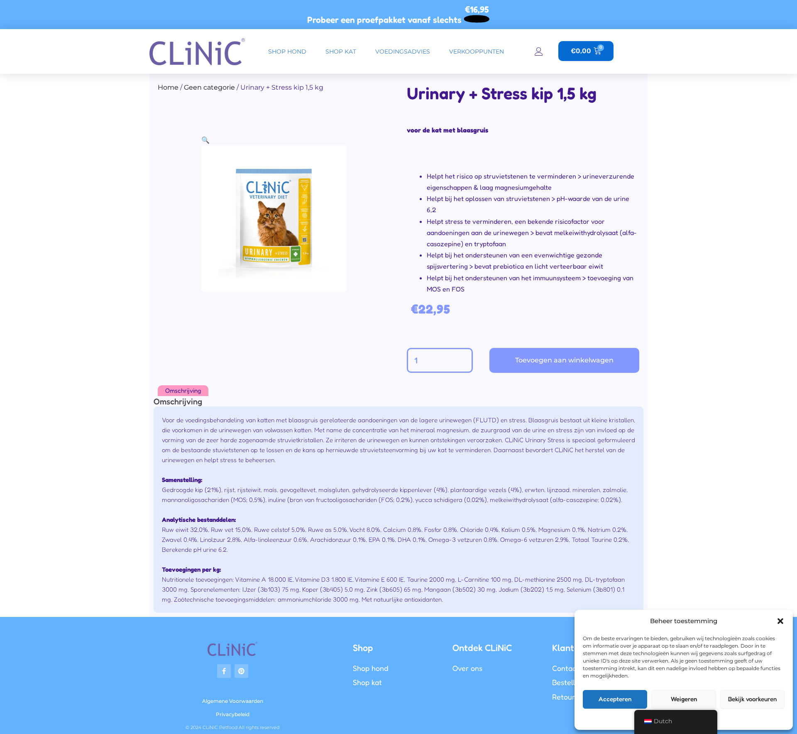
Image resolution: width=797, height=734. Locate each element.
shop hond (287, 51)
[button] (780, 621)
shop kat (340, 51)
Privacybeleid (232, 714)
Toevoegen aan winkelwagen (564, 360)
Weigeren (684, 699)
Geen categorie (209, 87)
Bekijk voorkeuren (752, 699)
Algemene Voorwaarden (232, 701)
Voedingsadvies (402, 51)
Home (168, 87)
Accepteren (615, 699)
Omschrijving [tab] (183, 390)
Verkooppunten (476, 51)
